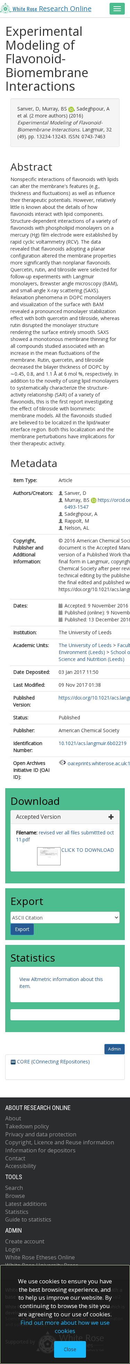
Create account (24, 1241)
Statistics (16, 1212)
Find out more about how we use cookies (65, 1326)
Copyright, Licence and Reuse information (59, 1142)
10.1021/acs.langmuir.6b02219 (93, 743)
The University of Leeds (85, 645)
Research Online (52, 8)
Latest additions (26, 1204)
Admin (114, 1049)
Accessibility (20, 1166)
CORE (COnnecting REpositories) (53, 1061)
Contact (15, 1158)
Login (12, 1249)
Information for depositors (40, 1150)
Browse (15, 1196)
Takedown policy (27, 1126)
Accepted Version (38, 816)
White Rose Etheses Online (40, 1257)
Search (14, 1188)
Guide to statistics (28, 1219)
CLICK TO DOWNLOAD (87, 850)
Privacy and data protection (40, 1134)
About (13, 1118)
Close (70, 1349)
